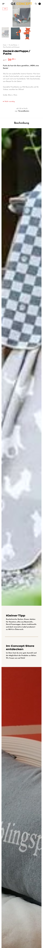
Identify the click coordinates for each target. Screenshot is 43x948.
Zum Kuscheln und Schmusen (11, 47)
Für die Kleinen (13, 45)
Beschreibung (21, 123)
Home (4, 45)
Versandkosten (23, 111)
